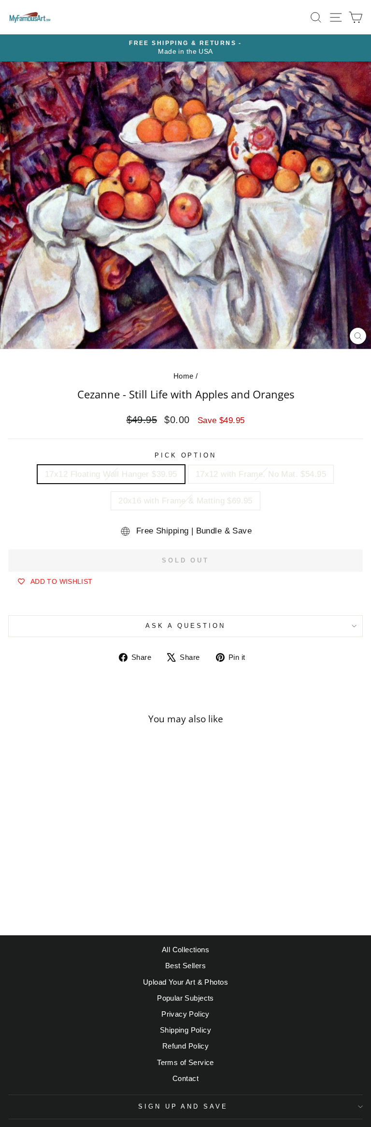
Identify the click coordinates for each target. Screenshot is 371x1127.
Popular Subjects (185, 998)
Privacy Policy (185, 1014)
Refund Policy (185, 1046)
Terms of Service (185, 1062)
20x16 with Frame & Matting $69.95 (185, 500)
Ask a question (185, 625)
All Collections (185, 949)
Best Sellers (185, 965)
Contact (185, 1078)
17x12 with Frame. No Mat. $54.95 (261, 474)
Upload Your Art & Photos (185, 982)
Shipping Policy (185, 1030)
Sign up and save (183, 1106)
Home (183, 376)
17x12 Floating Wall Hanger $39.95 (111, 474)
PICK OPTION (186, 455)
